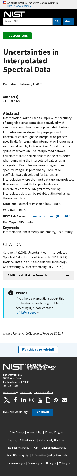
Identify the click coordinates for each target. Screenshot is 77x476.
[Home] (14, 14)
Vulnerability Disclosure (52, 440)
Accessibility (34, 432)
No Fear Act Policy (18, 447)
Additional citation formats (27, 275)
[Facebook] (15, 400)
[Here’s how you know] (38, 4)
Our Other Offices (43, 392)
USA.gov (51, 463)
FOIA (35, 447)
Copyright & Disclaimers (22, 440)
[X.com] (7, 400)
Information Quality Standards (49, 455)
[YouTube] (40, 400)
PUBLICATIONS (17, 36)
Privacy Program (54, 432)
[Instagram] (32, 400)
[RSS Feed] (56, 400)
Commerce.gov (16, 463)
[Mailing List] (65, 400)
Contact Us (26, 392)
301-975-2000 (10, 385)
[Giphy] (48, 400)
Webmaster (9, 392)
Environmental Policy (54, 447)
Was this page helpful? (38, 350)
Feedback (42, 412)
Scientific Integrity (18, 455)
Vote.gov (64, 463)
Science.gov (35, 463)
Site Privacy (17, 432)
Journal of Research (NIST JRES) (50, 216)
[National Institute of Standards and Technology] (29, 366)
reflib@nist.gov (26, 313)
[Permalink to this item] (20, 97)
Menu (68, 21)
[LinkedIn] (23, 400)
